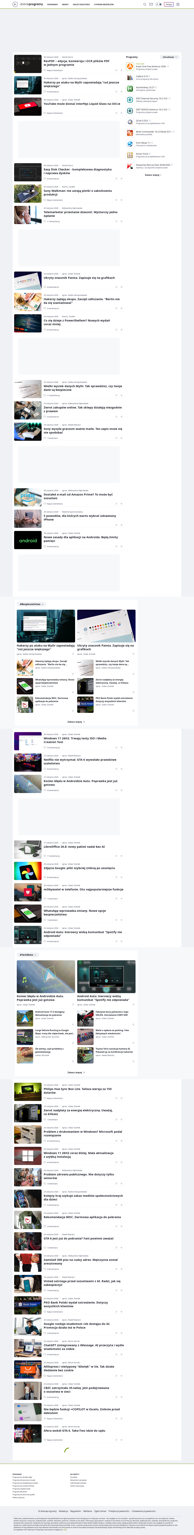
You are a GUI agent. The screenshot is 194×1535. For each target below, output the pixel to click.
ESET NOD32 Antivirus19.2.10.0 (152, 109)
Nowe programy (18, 1497)
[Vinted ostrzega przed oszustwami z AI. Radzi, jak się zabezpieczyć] (28, 1284)
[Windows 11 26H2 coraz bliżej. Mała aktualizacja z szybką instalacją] (28, 1156)
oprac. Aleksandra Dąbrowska (75, 403)
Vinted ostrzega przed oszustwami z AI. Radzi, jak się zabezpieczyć (82, 1283)
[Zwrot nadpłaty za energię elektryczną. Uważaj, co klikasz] (85, 686)
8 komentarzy (53, 329)
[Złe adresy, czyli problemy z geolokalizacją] (25, 1055)
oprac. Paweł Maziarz (71, 425)
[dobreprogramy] (33, 4)
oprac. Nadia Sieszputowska (74, 78)
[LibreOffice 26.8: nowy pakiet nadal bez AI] (28, 849)
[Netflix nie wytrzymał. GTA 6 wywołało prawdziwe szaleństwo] (28, 762)
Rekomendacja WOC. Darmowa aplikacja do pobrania (51, 700)
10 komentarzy (53, 747)
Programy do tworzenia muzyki (24, 1480)
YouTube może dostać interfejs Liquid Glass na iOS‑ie (82, 104)
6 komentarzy (53, 877)
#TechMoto (26, 954)
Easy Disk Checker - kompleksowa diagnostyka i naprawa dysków (78, 171)
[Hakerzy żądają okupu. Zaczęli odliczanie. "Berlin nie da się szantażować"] (28, 302)
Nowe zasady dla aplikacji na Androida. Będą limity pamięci (81, 539)
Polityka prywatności (119, 1511)
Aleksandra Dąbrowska (72, 208)
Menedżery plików (144, 134)
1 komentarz (52, 438)
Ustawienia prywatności (144, 1511)
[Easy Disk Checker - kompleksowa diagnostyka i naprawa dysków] (28, 172)
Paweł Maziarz (68, 1234)
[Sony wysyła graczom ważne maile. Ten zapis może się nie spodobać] (28, 432)
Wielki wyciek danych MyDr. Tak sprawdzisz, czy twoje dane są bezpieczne (83, 388)
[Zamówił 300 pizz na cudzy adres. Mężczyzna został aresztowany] (28, 1263)
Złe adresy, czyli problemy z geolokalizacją (49, 1050)
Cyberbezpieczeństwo (78, 1483)
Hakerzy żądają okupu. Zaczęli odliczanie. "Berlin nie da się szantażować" (82, 301)
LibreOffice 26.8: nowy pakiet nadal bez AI (74, 847)
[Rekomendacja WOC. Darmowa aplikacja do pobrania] (25, 705)
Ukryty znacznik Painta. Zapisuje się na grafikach (79, 278)
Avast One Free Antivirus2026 (151, 66)
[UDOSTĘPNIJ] (121, 70)
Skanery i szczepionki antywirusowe (152, 167)
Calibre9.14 (142, 76)
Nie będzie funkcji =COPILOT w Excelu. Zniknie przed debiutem (82, 1411)
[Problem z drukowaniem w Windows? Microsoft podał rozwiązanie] (28, 1134)
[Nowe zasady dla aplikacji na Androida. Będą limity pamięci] (28, 540)
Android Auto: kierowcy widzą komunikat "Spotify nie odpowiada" (83, 934)
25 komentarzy (53, 1141)
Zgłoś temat (100, 1511)
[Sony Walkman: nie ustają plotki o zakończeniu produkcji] (28, 194)
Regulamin (75, 1511)
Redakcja (63, 1511)
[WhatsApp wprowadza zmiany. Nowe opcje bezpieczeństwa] (25, 686)
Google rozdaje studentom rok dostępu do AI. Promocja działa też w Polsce (77, 1325)
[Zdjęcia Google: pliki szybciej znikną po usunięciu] (28, 871)
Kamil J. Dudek (68, 186)
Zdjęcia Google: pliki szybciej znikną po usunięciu (79, 868)
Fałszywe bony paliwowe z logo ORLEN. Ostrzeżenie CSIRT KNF (112, 1013)
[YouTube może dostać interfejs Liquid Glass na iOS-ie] (28, 107)
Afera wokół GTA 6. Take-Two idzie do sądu (74, 1430)
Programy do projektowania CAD (150, 123)
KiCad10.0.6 (142, 153)
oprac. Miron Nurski (71, 1341)
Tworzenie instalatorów (146, 145)
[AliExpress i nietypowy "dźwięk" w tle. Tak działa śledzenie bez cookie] (28, 1369)
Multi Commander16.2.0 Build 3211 (154, 131)
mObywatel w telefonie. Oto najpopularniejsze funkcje (83, 889)
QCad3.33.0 (142, 120)
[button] (178, 4)
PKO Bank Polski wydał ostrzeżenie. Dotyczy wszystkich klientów (114, 700)
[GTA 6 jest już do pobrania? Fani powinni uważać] (28, 1241)
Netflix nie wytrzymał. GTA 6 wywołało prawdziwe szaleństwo (80, 761)
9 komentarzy (53, 546)
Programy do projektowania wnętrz (25, 1483)
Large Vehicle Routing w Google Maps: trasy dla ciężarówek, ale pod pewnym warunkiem (54, 1032)
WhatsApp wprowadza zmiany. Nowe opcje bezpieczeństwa (54, 681)
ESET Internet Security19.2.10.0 (152, 98)
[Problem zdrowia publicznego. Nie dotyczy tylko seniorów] (28, 1177)
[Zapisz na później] (116, 70)
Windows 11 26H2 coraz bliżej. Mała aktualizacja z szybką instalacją (78, 1155)
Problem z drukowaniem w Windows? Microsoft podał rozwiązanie (83, 1133)
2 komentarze (53, 1226)
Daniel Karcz (67, 57)
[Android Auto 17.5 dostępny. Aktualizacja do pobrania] (25, 1018)
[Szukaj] (145, 4)
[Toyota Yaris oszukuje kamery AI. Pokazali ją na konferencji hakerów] (85, 1055)
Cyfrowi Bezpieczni (104, 4)
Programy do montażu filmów (23, 1486)
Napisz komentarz (55, 70)
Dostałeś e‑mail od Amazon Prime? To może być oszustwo (78, 496)
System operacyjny (77, 1486)
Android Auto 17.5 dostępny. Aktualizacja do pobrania (50, 1013)
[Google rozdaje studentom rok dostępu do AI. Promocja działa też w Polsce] (28, 1327)
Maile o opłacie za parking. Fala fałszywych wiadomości (112, 1032)
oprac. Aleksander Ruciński (47, 1037)
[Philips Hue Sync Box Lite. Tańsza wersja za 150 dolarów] (28, 1092)
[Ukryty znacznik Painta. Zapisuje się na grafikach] (28, 281)
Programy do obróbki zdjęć (22, 1477)
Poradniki (73, 1477)
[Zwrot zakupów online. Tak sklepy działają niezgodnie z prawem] (28, 410)
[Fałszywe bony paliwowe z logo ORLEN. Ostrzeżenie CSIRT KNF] (85, 1018)
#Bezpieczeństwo (30, 604)
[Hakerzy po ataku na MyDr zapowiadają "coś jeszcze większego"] (28, 85)
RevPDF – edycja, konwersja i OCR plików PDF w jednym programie (77, 63)
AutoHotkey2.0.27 (145, 87)
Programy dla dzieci (20, 1492)
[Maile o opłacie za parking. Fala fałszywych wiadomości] (85, 1037)
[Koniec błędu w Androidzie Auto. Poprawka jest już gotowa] (28, 784)
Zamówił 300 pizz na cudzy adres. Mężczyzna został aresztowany (81, 1261)
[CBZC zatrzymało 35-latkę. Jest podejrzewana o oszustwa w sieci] (28, 1391)
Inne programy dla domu (147, 79)
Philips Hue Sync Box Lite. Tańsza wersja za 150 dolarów (78, 1090)
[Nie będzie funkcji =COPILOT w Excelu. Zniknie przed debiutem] (28, 1412)
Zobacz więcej (75, 721)
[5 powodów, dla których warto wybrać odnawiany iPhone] (28, 519)
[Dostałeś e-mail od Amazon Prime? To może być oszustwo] (28, 497)
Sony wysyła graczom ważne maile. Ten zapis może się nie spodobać (83, 430)
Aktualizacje (168, 57)
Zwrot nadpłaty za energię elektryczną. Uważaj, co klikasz (112, 681)
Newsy (65, 4)
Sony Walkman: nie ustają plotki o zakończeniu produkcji (78, 192)
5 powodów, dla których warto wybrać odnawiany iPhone (80, 517)
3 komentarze (53, 308)
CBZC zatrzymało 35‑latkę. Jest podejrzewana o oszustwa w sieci (76, 1389)
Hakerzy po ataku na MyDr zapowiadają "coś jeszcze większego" (81, 84)
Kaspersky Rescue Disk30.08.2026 (153, 164)
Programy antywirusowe (146, 69)
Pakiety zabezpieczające (146, 101)
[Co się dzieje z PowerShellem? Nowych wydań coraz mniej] (28, 323)
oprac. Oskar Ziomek (71, 99)
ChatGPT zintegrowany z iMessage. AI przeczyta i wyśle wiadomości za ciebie (84, 1347)
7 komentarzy (53, 1290)
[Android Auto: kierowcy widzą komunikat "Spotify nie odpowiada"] (28, 935)
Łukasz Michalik (42, 1055)
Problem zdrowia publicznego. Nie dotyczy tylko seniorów (79, 1176)
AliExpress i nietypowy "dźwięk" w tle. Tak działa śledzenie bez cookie (79, 1368)
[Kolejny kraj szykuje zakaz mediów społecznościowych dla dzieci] (28, 1199)
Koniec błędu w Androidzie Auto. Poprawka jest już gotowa (80, 783)
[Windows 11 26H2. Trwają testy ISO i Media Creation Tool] (28, 741)
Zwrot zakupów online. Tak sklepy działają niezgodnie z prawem (83, 409)
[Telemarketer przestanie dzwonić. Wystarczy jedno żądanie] (28, 215)
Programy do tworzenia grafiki (24, 1494)
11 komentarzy (53, 221)
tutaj (65, 1530)
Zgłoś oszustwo (81, 4)
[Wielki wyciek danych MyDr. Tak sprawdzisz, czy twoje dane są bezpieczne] (28, 389)
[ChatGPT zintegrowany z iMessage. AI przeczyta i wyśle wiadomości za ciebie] (28, 1348)
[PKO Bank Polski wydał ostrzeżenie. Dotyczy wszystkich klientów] (85, 705)
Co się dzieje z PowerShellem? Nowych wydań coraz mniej (77, 322)
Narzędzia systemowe (145, 90)
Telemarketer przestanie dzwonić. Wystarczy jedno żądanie (81, 214)
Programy (52, 4)
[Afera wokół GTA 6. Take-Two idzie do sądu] (28, 1433)
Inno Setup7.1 (143, 142)
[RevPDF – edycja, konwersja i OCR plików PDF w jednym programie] (28, 64)
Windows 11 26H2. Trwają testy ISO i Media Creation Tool (75, 740)
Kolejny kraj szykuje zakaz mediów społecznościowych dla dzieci (83, 1197)
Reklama (87, 1511)
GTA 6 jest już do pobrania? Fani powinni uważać (79, 1238)
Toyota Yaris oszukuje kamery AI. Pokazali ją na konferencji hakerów (114, 1050)
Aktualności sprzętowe (78, 1480)
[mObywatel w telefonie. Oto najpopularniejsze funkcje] (28, 892)
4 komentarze (53, 91)
